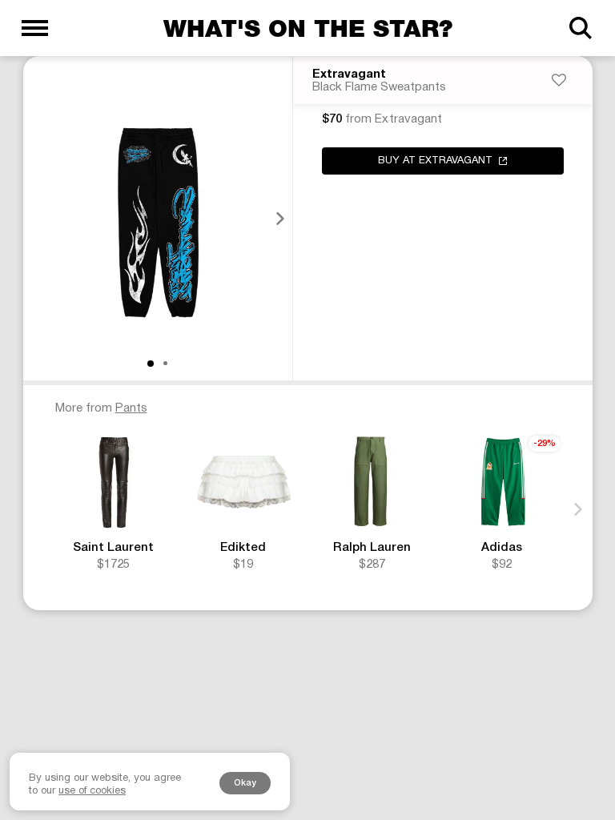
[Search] (580, 28)
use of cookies (92, 791)
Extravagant (349, 74)
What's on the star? (307, 28)
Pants (131, 408)
